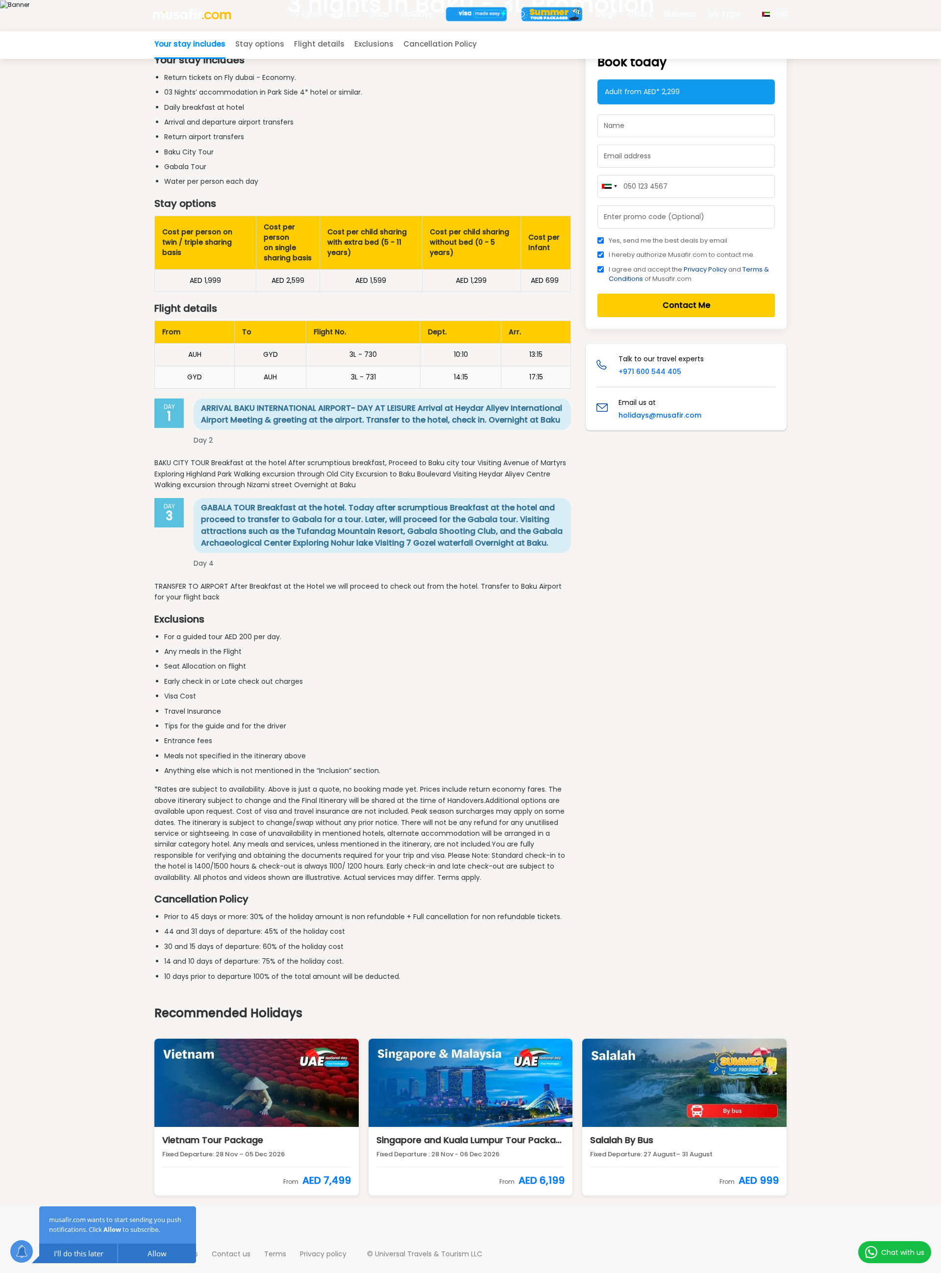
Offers (640, 14)
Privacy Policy (705, 269)
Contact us (231, 1254)
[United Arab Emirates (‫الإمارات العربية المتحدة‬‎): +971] (609, 186)
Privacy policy (323, 1254)
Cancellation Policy (440, 44)
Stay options (259, 44)
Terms (275, 1254)
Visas (379, 14)
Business (680, 14)
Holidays (417, 14)
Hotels (345, 14)
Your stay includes (189, 44)
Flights (309, 14)
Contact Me (686, 305)
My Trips (724, 14)
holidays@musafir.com (660, 415)
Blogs (605, 14)
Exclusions (374, 44)
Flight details (319, 44)
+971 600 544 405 (650, 371)
